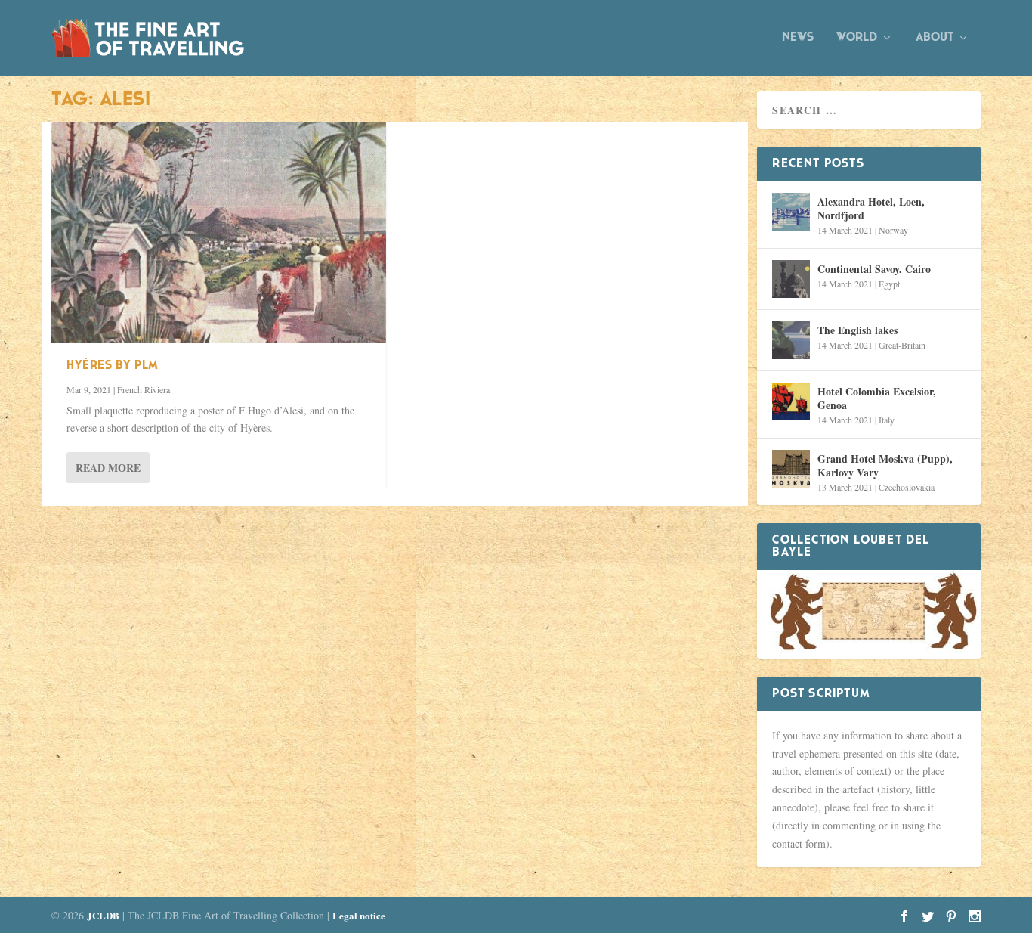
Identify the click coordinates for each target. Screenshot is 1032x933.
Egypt (889, 283)
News (798, 38)
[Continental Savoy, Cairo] (791, 279)
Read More (108, 468)
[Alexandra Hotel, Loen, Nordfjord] (791, 212)
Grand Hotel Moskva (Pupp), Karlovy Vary (885, 465)
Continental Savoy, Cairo (874, 269)
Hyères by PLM (112, 366)
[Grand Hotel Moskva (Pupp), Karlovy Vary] (791, 469)
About (934, 38)
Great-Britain (902, 345)
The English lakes (857, 330)
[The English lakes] (791, 340)
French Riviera (143, 389)
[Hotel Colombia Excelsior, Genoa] (791, 401)
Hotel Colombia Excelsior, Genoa (876, 398)
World (856, 38)
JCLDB (103, 915)
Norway (893, 230)
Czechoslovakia (907, 487)
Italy (887, 420)
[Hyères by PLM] (218, 232)
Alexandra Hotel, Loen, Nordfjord (871, 208)
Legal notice (358, 915)
